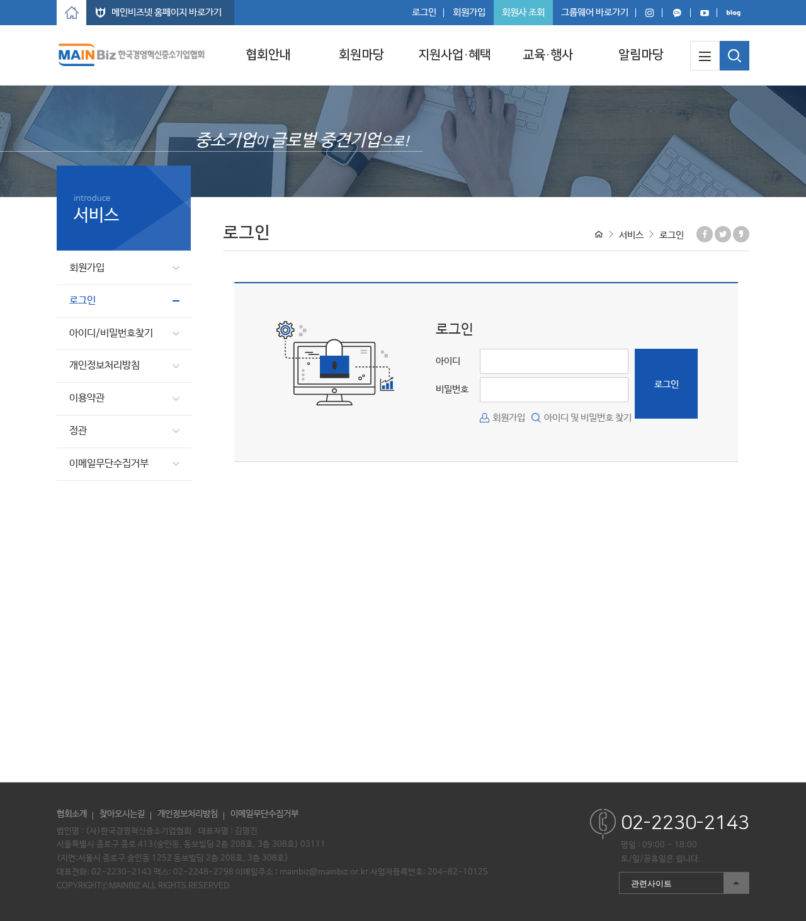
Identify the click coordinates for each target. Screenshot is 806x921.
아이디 (448, 361)
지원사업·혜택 (454, 55)
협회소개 (72, 814)
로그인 (424, 12)
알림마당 (641, 55)
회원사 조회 (523, 12)
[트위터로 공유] (723, 234)
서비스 (631, 235)
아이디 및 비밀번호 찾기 (588, 417)
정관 (78, 431)
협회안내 (268, 55)
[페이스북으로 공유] (704, 234)
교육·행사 (548, 55)
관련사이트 (645, 880)
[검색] (734, 56)
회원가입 (469, 12)
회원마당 (361, 55)
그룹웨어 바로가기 (594, 12)
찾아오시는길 (122, 814)
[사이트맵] (705, 56)
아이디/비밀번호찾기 (111, 333)
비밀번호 (452, 389)
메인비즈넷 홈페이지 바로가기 (166, 12)
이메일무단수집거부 (109, 464)
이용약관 (87, 398)
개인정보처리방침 (104, 365)
